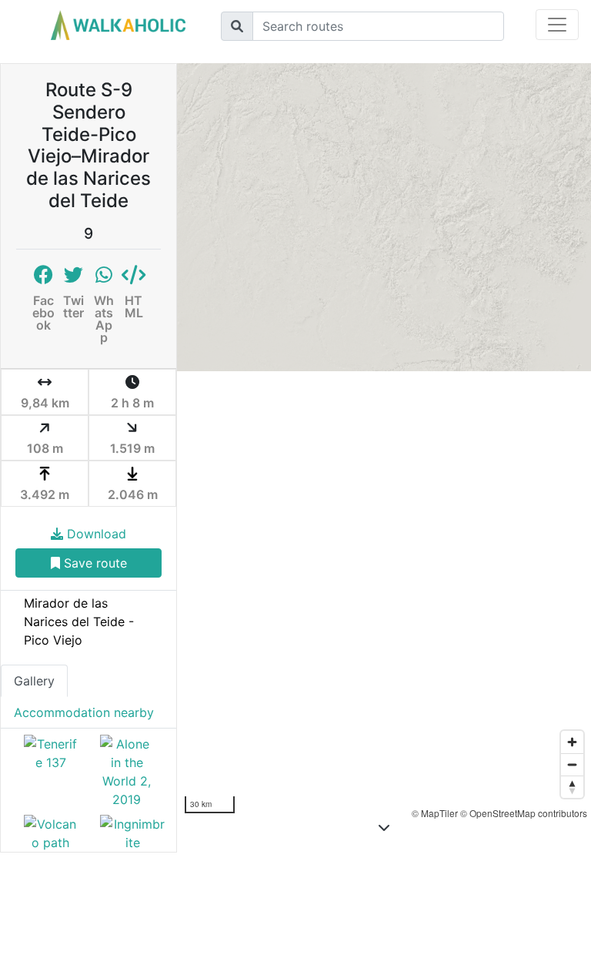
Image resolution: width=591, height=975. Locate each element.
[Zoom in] (572, 742)
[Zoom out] (572, 764)
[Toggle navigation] (557, 24)
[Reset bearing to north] (572, 787)
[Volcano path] (50, 833)
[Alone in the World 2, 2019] (126, 772)
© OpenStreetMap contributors (523, 812)
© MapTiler (435, 812)
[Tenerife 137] (50, 772)
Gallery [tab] (34, 681)
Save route (93, 563)
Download (94, 533)
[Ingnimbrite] (126, 833)
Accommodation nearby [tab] (84, 712)
